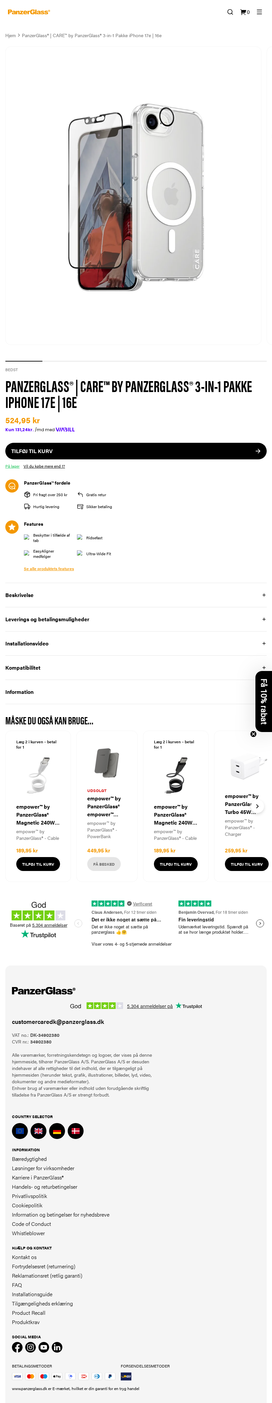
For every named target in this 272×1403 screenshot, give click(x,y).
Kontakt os (24, 1257)
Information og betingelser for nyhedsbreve (60, 1214)
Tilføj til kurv (38, 864)
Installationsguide (32, 1294)
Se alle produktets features (49, 568)
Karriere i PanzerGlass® (38, 1177)
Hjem (10, 35)
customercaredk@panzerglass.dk (58, 1021)
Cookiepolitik (27, 1205)
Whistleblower (28, 1233)
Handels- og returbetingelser (44, 1186)
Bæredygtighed (29, 1159)
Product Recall (28, 1312)
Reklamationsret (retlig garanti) (47, 1275)
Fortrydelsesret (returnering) (43, 1266)
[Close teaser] (253, 734)
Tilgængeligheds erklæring (42, 1303)
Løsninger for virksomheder (43, 1168)
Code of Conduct (31, 1224)
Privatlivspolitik (29, 1196)
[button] (263, 701)
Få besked (104, 864)
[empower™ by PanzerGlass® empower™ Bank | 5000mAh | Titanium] (107, 806)
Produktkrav (26, 1322)
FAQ (17, 1285)
